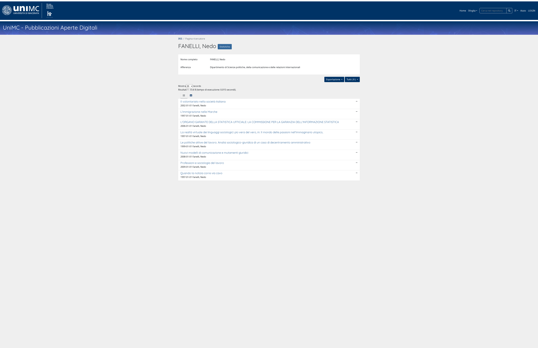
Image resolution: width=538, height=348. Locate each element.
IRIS (180, 38)
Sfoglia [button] (472, 10)
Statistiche (225, 46)
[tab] (183, 95)
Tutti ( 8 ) (351, 79)
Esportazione (333, 79)
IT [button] (515, 10)
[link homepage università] (50, 10)
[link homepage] (22, 10)
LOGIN (531, 10)
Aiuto (523, 10)
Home (463, 10)
